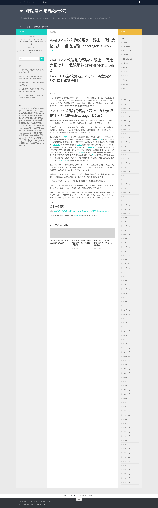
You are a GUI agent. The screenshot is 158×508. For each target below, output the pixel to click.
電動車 (22, 146)
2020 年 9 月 (126, 369)
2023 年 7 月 (126, 226)
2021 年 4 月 (126, 339)
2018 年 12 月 (127, 457)
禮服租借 (125, 71)
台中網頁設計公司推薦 (32, 118)
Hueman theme (41, 504)
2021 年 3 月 (126, 343)
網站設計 (39, 135)
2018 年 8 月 (126, 474)
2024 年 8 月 (126, 171)
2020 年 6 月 (126, 381)
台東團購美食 (26, 128)
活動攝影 (125, 63)
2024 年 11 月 (127, 159)
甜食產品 (125, 67)
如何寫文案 (34, 128)
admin (53, 51)
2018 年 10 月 (127, 465)
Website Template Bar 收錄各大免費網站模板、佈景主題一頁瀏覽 (81, 243)
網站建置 (27, 135)
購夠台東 (27, 143)
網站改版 (32, 135)
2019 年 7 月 (126, 428)
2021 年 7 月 (126, 327)
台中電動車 (78, 216)
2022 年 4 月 (126, 289)
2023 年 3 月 (126, 243)
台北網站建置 (29, 120)
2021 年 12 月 (127, 306)
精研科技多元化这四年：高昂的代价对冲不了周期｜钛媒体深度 (103, 243)
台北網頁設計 (63, 161)
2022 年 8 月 (126, 272)
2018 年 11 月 (127, 461)
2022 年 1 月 (126, 301)
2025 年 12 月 (127, 125)
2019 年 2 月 (126, 449)
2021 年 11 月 (127, 310)
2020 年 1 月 (126, 402)
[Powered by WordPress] (25, 504)
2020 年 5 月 (126, 386)
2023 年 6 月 (126, 230)
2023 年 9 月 (126, 217)
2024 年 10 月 (127, 163)
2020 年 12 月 (127, 356)
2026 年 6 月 (126, 108)
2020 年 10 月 (127, 364)
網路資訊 (35, 2)
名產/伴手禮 (126, 46)
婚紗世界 (44, 2)
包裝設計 (22, 113)
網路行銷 (125, 76)
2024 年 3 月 (126, 192)
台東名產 (21, 128)
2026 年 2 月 (126, 117)
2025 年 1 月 (126, 154)
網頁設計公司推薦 (35, 141)
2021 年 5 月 (126, 335)
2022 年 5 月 (126, 285)
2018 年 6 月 (126, 482)
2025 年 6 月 (126, 146)
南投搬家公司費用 (33, 113)
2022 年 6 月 (126, 280)
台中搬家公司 (92, 147)
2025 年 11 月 (127, 129)
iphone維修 (64, 137)
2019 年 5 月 (126, 436)
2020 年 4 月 (126, 390)
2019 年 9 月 (126, 419)
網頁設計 (56, 145)
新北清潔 (33, 133)
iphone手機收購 (25, 108)
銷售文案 (35, 143)
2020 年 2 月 (126, 398)
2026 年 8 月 (126, 100)
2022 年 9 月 (126, 268)
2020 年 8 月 (126, 373)
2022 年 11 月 (127, 259)
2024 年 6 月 (126, 180)
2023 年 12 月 (127, 205)
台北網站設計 (37, 120)
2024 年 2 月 (126, 196)
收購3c (37, 131)
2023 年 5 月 (126, 234)
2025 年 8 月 (126, 138)
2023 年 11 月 (127, 209)
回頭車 (79, 145)
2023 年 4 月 (126, 238)
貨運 (23, 143)
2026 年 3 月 (126, 112)
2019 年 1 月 (126, 453)
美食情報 (27, 2)
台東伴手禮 (41, 125)
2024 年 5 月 (126, 184)
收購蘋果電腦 (26, 133)
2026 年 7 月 (126, 104)
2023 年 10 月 (127, 213)
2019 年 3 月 (126, 444)
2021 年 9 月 (126, 318)
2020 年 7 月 (126, 377)
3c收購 (20, 108)
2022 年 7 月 (126, 276)
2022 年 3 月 (126, 293)
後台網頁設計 (31, 130)
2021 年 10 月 (127, 314)
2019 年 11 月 (127, 411)
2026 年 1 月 (126, 121)
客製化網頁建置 (127, 59)
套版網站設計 (127, 50)
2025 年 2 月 (126, 150)
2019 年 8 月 (126, 423)
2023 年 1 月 (126, 251)
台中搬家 (81, 153)
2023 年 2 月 (126, 247)
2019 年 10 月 (127, 415)
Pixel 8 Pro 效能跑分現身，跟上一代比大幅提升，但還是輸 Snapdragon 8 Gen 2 (82, 211)
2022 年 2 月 (126, 297)
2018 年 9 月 (126, 470)
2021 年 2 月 (126, 348)
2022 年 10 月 (127, 264)
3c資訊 (19, 2)
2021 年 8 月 (126, 322)
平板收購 (26, 130)
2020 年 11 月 (127, 360)
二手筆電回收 (40, 111)
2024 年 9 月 (126, 167)
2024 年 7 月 (126, 175)
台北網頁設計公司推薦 (30, 126)
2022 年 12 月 (127, 255)
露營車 (94, 155)
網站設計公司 (23, 138)
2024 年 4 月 (126, 188)
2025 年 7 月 (126, 142)
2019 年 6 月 (126, 432)
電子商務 (125, 88)
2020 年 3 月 (126, 394)
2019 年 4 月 (126, 440)
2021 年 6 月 (126, 331)
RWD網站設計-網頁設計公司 (42, 11)
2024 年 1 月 (126, 201)
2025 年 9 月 (126, 133)
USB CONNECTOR (28, 110)
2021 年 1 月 (126, 352)
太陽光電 (99, 139)
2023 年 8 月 (126, 222)
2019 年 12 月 (127, 407)
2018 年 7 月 (126, 478)
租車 (23, 135)
